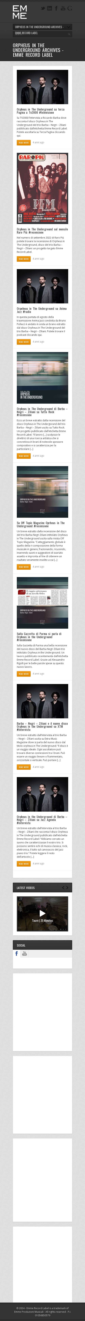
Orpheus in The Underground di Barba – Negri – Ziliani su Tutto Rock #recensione (42, 411)
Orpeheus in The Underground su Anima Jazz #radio (42, 310)
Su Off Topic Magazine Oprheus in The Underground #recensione (41, 524)
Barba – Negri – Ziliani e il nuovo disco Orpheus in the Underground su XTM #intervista (42, 726)
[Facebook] (56, 8)
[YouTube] (63, 8)
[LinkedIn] (49, 8)
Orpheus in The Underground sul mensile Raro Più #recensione (42, 231)
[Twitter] (43, 8)
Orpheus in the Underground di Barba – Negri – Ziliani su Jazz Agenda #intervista (42, 819)
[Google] (69, 8)
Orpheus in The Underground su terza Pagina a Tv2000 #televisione (40, 111)
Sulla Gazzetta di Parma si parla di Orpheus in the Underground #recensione (39, 636)
